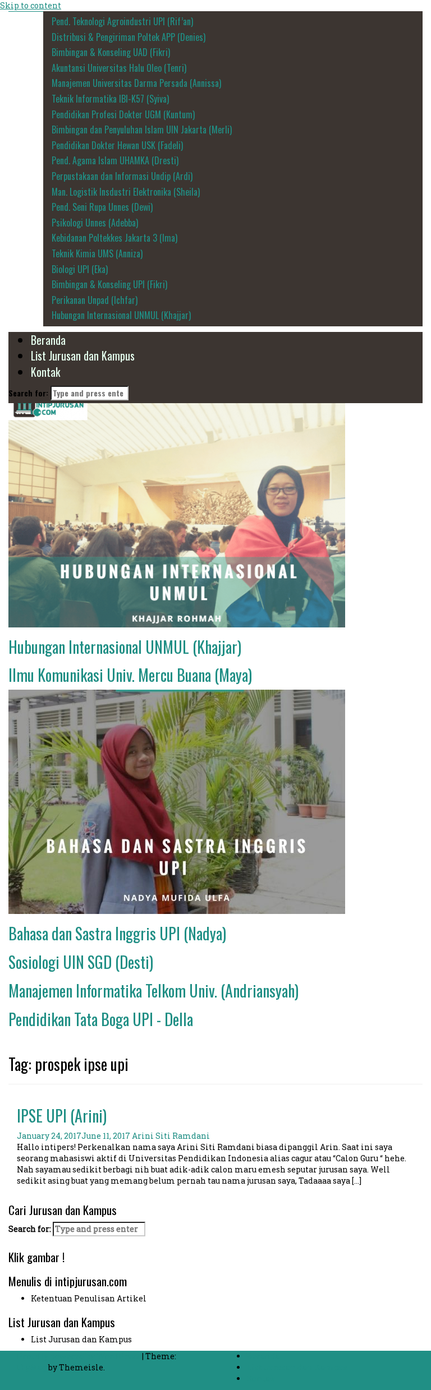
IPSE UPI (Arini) (62, 1115)
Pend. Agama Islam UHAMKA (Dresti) (115, 160)
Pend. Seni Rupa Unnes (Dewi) (102, 207)
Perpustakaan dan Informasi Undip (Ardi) (122, 176)
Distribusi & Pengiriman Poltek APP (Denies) (128, 37)
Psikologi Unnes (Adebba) (95, 222)
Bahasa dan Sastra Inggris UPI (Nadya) (117, 933)
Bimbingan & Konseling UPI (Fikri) (109, 284)
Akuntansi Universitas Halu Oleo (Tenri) (119, 68)
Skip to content (30, 5)
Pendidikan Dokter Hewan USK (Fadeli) (117, 145)
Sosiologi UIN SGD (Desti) (80, 961)
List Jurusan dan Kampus (83, 355)
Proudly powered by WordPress (79, 1356)
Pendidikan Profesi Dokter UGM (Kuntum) (123, 114)
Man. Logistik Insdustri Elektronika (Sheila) (126, 191)
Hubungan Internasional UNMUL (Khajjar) (121, 315)
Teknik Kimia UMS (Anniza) (97, 253)
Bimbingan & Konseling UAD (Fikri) (111, 52)
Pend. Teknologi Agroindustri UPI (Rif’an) (122, 21)
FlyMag (32, 1367)
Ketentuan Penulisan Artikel (88, 1298)
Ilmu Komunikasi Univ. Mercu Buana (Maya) (130, 674)
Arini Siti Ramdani (171, 1135)
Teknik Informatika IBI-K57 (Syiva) (110, 98)
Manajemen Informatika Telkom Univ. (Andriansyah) (153, 990)
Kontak (45, 371)
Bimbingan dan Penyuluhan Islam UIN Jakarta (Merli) (142, 129)
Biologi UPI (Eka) (80, 269)
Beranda (48, 339)
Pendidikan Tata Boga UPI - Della (100, 1019)
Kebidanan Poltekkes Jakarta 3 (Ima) (114, 237)
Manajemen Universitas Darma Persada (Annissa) (136, 83)
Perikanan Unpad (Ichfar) (94, 300)
